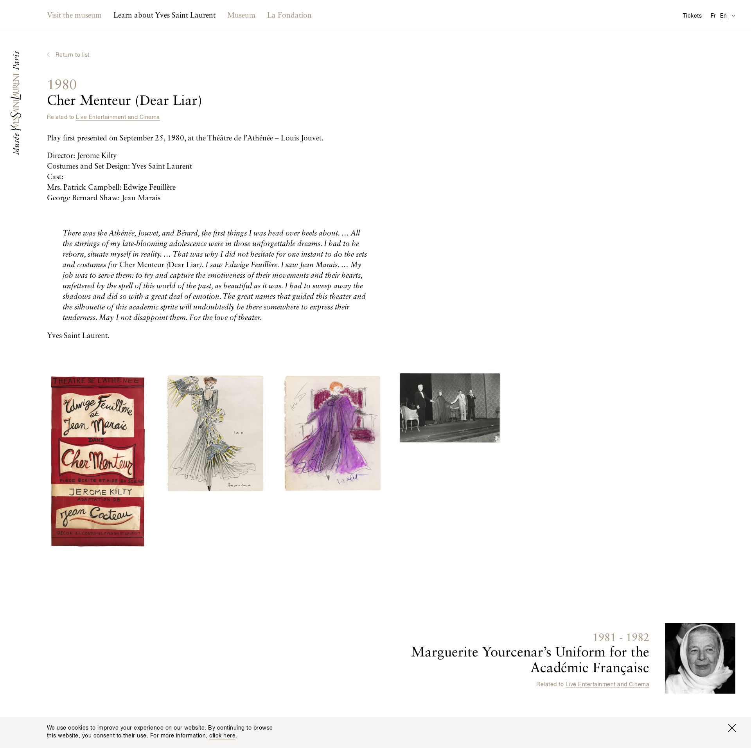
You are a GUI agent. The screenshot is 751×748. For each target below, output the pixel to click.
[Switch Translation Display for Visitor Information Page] (733, 15)
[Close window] (732, 728)
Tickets (692, 16)
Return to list (73, 55)
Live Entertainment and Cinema (118, 117)
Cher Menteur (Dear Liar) (124, 93)
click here (222, 736)
